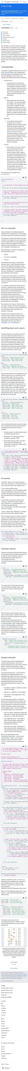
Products (7, 18)
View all (3, 1037)
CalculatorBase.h (5, 174)
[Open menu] (2, 1)
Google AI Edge (6, 6)
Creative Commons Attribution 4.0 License (17, 974)
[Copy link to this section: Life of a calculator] (17, 228)
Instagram (3, 1008)
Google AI (3, 1056)
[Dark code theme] (23, 177)
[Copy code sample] (26, 177)
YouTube (3, 1015)
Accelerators (4, 995)
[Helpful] (10, 21)
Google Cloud (4, 1032)
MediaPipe (22, 18)
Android (3, 1021)
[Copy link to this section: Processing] (11, 478)
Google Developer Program (7, 988)
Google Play (3, 1035)
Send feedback (6, 24)
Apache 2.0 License (22, 975)
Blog (2, 1003)
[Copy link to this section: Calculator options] (17, 549)
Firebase (3, 1026)
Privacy (7, 1064)
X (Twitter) (3, 1012)
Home (2, 18)
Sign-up (7, 12)
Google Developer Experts (7, 992)
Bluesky (3, 1005)
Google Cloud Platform (6, 1053)
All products (4, 1058)
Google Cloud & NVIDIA (6, 997)
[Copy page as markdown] (16, 28)
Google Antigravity (5, 1030)
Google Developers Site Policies (15, 976)
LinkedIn (3, 1010)
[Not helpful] (12, 21)
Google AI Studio (5, 1028)
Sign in (24, 1)
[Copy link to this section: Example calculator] (17, 658)
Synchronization (13, 131)
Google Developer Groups (7, 990)
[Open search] (21, 2)
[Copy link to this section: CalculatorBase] (14, 67)
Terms (2, 1064)
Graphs (23, 107)
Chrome (3, 1023)
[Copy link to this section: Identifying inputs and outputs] (2, 330)
